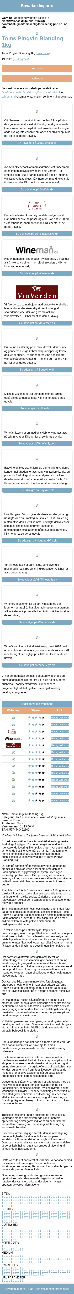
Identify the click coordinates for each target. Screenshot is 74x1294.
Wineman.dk (9, 96)
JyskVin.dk (29, 92)
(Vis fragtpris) (21, 59)
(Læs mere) (43, 53)
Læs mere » (37, 68)
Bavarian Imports (37, 5)
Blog (30, 1288)
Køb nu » (37, 78)
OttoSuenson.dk (11, 92)
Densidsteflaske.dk (49, 92)
